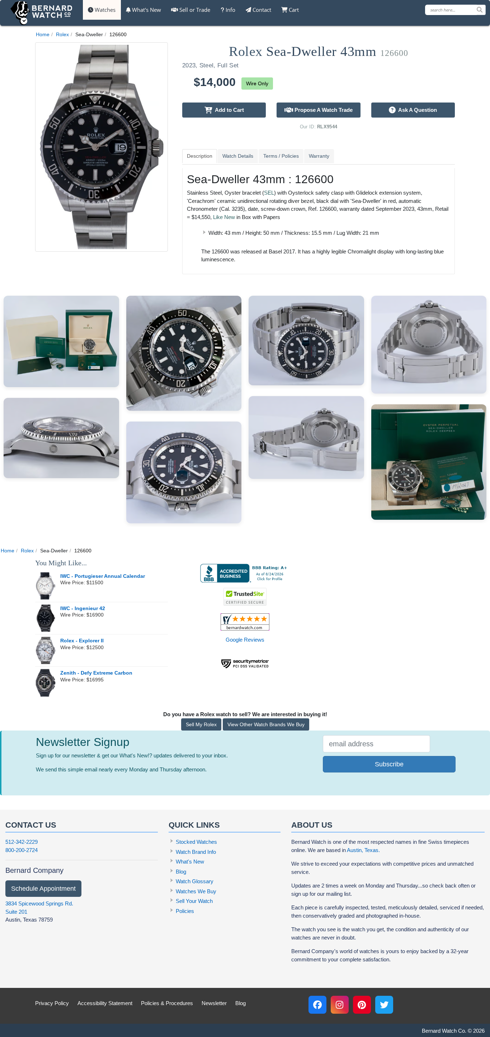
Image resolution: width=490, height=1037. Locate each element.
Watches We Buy (196, 891)
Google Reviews (245, 640)
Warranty (319, 156)
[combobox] (455, 10)
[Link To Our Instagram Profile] (340, 1005)
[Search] (481, 10)
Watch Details (237, 156)
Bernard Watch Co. (444, 1031)
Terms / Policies (281, 156)
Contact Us (30, 824)
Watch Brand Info (196, 852)
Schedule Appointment (43, 888)
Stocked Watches (196, 842)
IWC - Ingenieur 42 (82, 608)
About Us (312, 824)
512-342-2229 (21, 842)
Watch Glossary (194, 881)
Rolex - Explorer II (82, 640)
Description (199, 156)
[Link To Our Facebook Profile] (317, 1005)
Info (229, 9)
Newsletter (214, 1003)
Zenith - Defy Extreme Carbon (96, 673)
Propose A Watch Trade (323, 110)
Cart (293, 9)
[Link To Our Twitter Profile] (384, 1005)
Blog (181, 872)
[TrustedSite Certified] (245, 597)
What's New (146, 9)
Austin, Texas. (363, 850)
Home (43, 34)
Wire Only (257, 83)
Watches (104, 9)
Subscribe (389, 764)
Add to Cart (228, 110)
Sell (194, 9)
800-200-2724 (21, 850)
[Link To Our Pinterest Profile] (362, 1005)
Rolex (62, 34)
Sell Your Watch (194, 901)
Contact (261, 9)
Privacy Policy (52, 1003)
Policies (185, 911)
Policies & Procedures (167, 1003)
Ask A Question (416, 110)
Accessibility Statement (104, 1003)
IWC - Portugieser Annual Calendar (102, 576)
